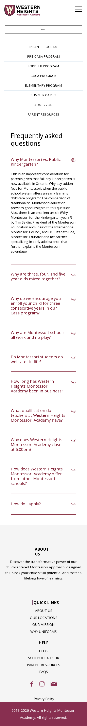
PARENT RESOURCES (43, 665)
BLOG (43, 651)
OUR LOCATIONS (43, 617)
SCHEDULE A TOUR (43, 658)
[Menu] (78, 9)
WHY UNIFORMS (43, 631)
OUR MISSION (43, 624)
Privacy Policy (44, 699)
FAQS (43, 671)
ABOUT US (43, 610)
